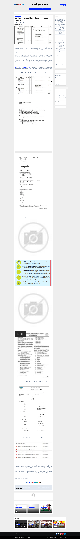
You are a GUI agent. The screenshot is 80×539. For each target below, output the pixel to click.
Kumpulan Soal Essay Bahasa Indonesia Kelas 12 (23, 67)
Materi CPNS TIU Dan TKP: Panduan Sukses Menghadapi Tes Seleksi (60, 32)
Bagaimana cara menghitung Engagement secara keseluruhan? (60, 65)
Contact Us (34, 8)
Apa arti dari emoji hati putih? (60, 35)
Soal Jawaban (40, 5)
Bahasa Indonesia (18, 507)
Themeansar (29, 537)
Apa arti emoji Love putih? (60, 40)
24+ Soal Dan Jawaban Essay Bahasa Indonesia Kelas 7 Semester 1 (20, 510)
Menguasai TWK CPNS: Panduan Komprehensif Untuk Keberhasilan (60, 28)
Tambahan (57, 84)
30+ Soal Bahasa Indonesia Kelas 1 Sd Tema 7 (46, 510)
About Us (49, 8)
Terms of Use (44, 8)
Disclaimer (39, 8)
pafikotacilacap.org (58, 107)
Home (30, 8)
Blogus (25, 537)
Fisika (56, 77)
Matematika (57, 82)
